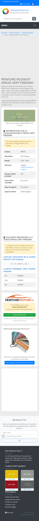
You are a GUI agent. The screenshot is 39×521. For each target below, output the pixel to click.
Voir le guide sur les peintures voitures (19, 363)
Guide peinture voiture (12, 499)
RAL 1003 (12, 479)
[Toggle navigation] (34, 25)
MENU (4, 25)
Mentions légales (10, 507)
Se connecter (26, 4)
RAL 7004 (27, 479)
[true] (34, 18)
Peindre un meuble (11, 502)
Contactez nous (10, 504)
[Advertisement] (19, 57)
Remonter (9, 512)
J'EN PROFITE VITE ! (19, 315)
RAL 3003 (12, 490)
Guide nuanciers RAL (12, 497)
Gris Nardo (27, 489)
